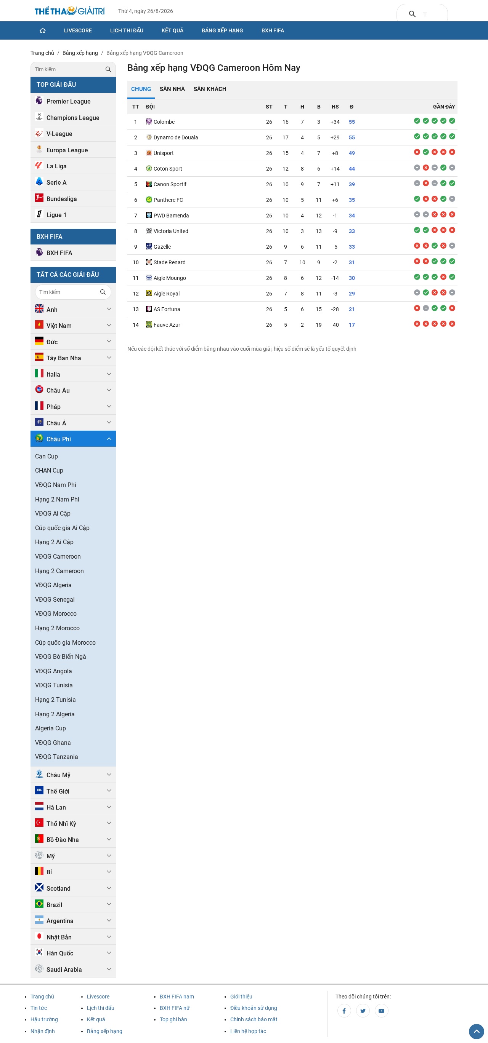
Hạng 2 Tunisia (55, 699)
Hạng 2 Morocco (57, 628)
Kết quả (172, 30)
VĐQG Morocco (56, 613)
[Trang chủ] (42, 30)
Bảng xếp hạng (222, 30)
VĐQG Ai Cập (53, 513)
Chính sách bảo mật (254, 1019)
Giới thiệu (241, 996)
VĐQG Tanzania (56, 756)
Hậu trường (44, 1019)
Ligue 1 (57, 215)
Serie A (57, 182)
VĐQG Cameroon (58, 556)
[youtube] (381, 1010)
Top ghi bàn (173, 1019)
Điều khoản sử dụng (253, 1008)
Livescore (78, 30)
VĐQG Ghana (53, 742)
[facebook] (344, 1010)
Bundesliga (62, 199)
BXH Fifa (273, 30)
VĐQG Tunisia (54, 685)
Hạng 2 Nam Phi (57, 499)
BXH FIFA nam (177, 996)
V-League (59, 133)
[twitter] (363, 1010)
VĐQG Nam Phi (55, 485)
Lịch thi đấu (126, 30)
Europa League (67, 150)
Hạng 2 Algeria (55, 714)
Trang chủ (42, 996)
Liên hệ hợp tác (248, 1031)
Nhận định (42, 1031)
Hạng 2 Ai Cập (54, 542)
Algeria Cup (50, 728)
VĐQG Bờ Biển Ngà (60, 656)
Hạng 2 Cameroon (59, 571)
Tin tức (38, 1008)
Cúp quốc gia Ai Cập (62, 528)
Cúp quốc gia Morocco (65, 642)
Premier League (69, 101)
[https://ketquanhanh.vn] (69, 12)
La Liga (57, 166)
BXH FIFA (59, 253)
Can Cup (46, 456)
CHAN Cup (49, 470)
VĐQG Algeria (53, 585)
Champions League (73, 117)
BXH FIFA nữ (175, 1008)
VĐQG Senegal (55, 599)
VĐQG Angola (53, 671)
